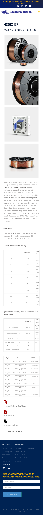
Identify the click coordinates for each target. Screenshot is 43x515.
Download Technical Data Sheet (15, 406)
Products (6, 444)
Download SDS (9, 416)
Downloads (20, 444)
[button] (38, 12)
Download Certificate (11, 425)
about (30, 444)
